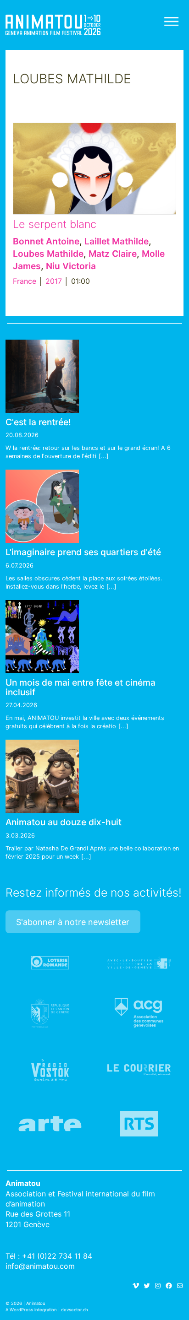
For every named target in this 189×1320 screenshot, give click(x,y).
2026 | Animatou (28, 1303)
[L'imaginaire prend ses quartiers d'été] (42, 506)
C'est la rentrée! (38, 422)
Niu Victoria (71, 265)
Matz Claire (113, 253)
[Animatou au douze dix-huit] (42, 776)
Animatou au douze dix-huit (64, 822)
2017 (53, 281)
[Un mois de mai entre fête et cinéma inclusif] (42, 636)
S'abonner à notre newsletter (72, 922)
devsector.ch (74, 1309)
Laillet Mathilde (116, 241)
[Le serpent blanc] (94, 169)
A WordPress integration (31, 1309)
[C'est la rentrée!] (42, 376)
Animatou (53, 25)
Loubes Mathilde (48, 253)
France (24, 281)
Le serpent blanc (54, 224)
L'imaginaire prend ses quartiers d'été (83, 551)
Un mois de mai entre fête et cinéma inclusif (81, 687)
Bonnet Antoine (46, 241)
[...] (104, 456)
